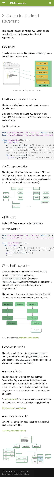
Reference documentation (14, 408)
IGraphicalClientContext (28, 337)
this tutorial (11, 399)
